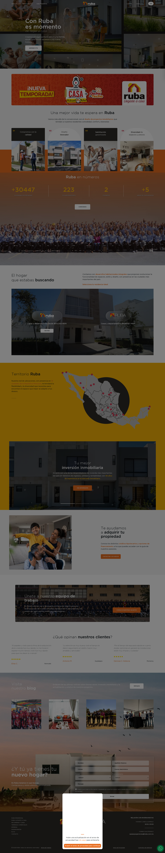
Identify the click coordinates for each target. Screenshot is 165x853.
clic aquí (82, 840)
